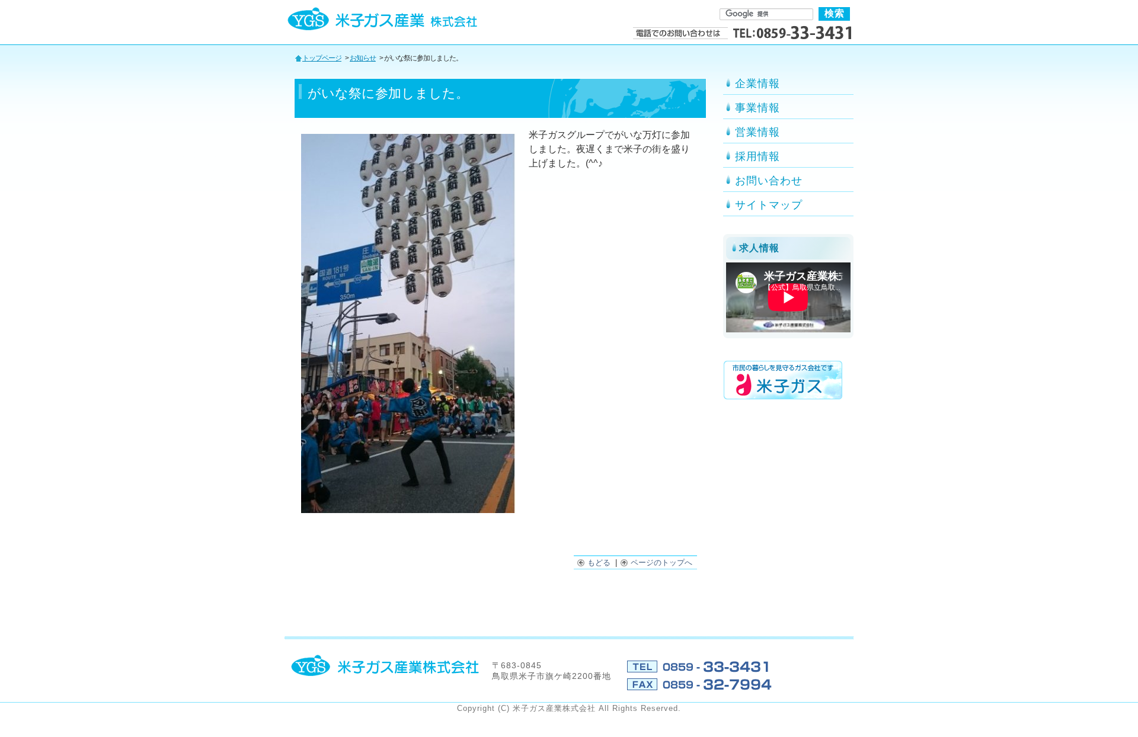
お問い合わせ (769, 181)
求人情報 (759, 248)
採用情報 (757, 156)
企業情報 (757, 83)
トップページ (321, 58)
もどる (600, 562)
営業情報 (757, 132)
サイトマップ (769, 205)
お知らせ (363, 58)
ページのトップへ (663, 562)
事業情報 (757, 108)
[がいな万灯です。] (408, 510)
